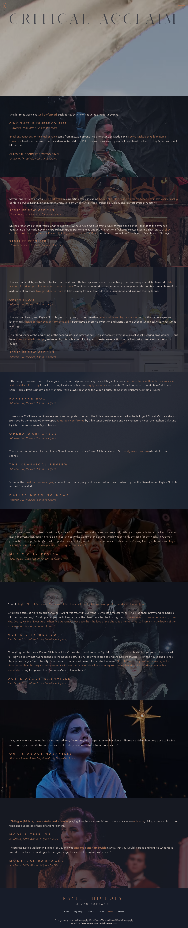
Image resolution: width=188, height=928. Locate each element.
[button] (181, 6)
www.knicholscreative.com (105, 923)
